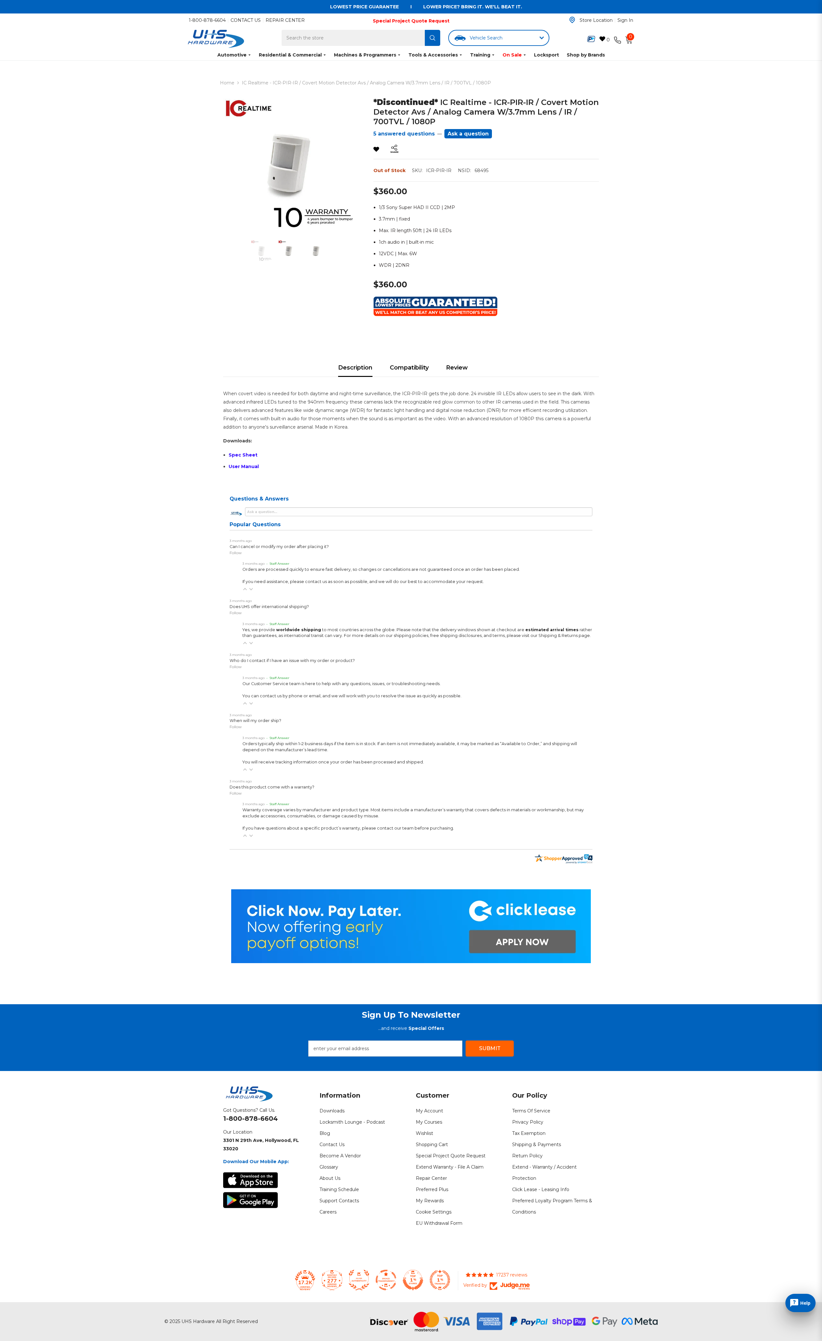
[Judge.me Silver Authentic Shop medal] (359, 1280)
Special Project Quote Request (411, 21)
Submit (490, 1048)
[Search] (432, 38)
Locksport (546, 55)
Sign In (625, 20)
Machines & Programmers (365, 55)
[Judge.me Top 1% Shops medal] (413, 1280)
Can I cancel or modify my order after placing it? (279, 546)
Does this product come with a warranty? (272, 787)
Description (355, 367)
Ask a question (468, 134)
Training (480, 55)
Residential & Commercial (290, 55)
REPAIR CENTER (285, 20)
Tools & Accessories (433, 55)
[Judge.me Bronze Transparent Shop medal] (386, 1280)
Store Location (596, 20)
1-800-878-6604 (207, 20)
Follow (236, 552)
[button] (245, 589)
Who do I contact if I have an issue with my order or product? (292, 660)
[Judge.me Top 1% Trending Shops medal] (440, 1280)
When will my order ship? (255, 720)
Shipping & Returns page (564, 635)
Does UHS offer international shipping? (269, 606)
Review (457, 367)
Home (227, 83)
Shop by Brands (586, 55)
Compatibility (409, 367)
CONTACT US (246, 20)
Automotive (232, 55)
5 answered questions (404, 134)
